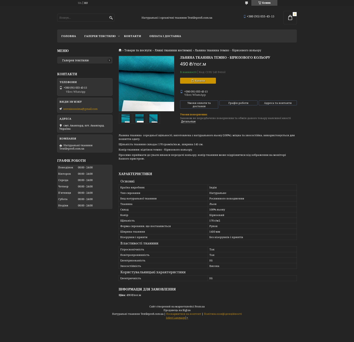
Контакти (132, 36)
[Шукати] (111, 17)
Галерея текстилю (100, 36)
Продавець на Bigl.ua (177, 310)
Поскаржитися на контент (183, 314)
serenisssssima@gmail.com (80, 108)
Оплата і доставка (165, 36)
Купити (200, 80)
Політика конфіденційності (223, 314)
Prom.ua (200, 306)
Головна (68, 36)
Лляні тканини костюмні (173, 50)
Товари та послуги (138, 50)
